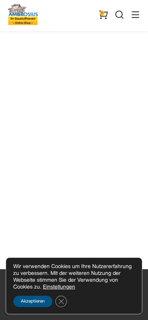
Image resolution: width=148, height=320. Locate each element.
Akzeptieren (33, 301)
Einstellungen (59, 287)
